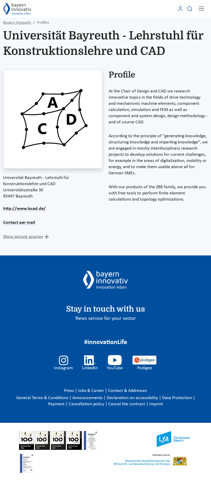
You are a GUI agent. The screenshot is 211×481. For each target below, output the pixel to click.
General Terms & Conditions (42, 398)
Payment (57, 404)
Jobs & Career (91, 390)
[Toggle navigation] (201, 8)
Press (69, 390)
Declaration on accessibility (133, 398)
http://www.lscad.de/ (24, 208)
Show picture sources (23, 236)
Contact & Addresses (127, 390)
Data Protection (177, 398)
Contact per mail (19, 222)
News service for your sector (105, 318)
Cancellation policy (87, 404)
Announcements (88, 398)
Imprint (156, 404)
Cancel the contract (127, 404)
